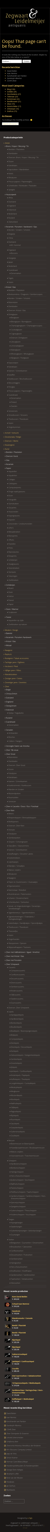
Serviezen (12, 801)
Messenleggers (14, 383)
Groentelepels (16, 1063)
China (10, 238)
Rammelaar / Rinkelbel (17, 890)
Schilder (10, 92)
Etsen (10, 495)
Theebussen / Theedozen (18, 419)
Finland (14, 402)
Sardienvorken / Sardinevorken (23, 1275)
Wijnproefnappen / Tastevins (19, 947)
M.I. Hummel (16, 245)
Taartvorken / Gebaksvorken (22, 1279)
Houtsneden (13, 512)
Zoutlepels (15, 1135)
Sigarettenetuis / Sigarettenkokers (21, 912)
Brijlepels (14, 1035)
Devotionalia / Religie (13, 437)
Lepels (11, 1012)
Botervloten (13, 302)
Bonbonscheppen (18, 1168)
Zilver (9, 104)
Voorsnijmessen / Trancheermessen (25, 1156)
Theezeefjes (13, 931)
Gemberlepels (16, 1059)
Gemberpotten (14, 838)
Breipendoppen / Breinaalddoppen (22, 817)
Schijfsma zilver (12, 1441)
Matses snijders (14, 870)
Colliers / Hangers (15, 741)
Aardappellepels (17, 1015)
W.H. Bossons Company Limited (18, 1449)
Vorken (11, 1239)
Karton (11, 596)
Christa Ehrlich (11, 694)
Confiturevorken (17, 1251)
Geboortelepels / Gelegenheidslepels (25, 1055)
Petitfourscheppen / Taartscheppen (25, 1192)
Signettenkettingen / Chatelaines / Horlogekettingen (21, 917)
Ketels (10, 173)
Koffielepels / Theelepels (20, 1079)
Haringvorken (16, 1263)
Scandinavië (13, 270)
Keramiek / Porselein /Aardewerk (18, 637)
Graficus (10, 111)
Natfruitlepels (16, 1103)
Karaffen (11, 375)
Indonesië (12, 210)
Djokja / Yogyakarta (15, 713)
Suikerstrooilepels (18, 1131)
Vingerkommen (14, 427)
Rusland (11, 218)
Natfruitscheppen (18, 1184)
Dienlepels (15, 1043)
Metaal (8, 645)
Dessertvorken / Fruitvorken (21, 1255)
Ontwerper (11, 109)
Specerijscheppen (18, 1202)
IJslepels (14, 1067)
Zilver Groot (10, 754)
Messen (11, 1140)
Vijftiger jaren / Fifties (13, 670)
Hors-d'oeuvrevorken (19, 1267)
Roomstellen (13, 797)
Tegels (10, 278)
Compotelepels (17, 1039)
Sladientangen (16, 1226)
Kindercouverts (17, 991)
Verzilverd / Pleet (11, 666)
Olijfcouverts (16, 995)
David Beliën (12, 71)
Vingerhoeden (13, 939)
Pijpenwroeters (14, 886)
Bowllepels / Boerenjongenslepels (24, 1031)
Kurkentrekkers (14, 858)
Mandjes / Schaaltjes (16, 866)
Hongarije (12, 258)
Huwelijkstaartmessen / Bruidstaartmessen (28, 1148)
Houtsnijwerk (11, 194)
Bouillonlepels (16, 1027)
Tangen (11, 1219)
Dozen (11, 161)
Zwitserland (13, 222)
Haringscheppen (17, 1172)
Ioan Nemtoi (12, 73)
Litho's (11, 528)
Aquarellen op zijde (16, 620)
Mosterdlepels (16, 1095)
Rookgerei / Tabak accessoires (17, 658)
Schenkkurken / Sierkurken (18, 902)
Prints (10, 548)
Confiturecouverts (18, 974)
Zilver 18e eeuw (12, 750)
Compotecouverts (18, 970)
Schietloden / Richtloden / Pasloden (22, 185)
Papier (8, 468)
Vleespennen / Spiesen (17, 943)
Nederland (12, 214)
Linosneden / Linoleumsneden (20, 524)
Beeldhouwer (12, 101)
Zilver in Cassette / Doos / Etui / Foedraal (22, 806)
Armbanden (13, 733)
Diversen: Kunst (12, 456)
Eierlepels (14, 1051)
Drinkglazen (12, 314)
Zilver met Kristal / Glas (15, 956)
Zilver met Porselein (13, 960)
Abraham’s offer (12, 1474)
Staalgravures (13, 564)
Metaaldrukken (14, 532)
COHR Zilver (12, 81)
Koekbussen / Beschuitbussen (20, 379)
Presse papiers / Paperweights (20, 181)
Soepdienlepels (17, 1127)
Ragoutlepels (16, 1111)
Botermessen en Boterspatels (22, 1144)
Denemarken (16, 273)
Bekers (11, 813)
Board (10, 588)
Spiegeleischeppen (18, 1206)
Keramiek (9, 464)
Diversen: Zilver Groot (16, 765)
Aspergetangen (17, 1222)
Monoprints (13, 536)
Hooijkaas (10, 1482)
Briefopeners (13, 821)
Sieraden (9, 730)
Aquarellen (12, 471)
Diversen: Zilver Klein (16, 825)
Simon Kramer (12, 1457)
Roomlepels (15, 1119)
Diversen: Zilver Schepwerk (18, 1007)
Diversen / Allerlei (11, 441)
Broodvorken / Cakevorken (21, 1247)
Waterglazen (16, 350)
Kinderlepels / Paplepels (20, 1075)
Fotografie (12, 499)
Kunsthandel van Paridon (17, 76)
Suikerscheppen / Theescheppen (24, 1210)
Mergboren (15, 1091)
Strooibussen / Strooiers (18, 415)
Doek (10, 592)
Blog (9, 89)
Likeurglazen (16, 342)
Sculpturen (12, 612)
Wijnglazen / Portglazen (20, 358)
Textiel (8, 617)
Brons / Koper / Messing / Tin (17, 146)
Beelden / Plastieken (16, 149)
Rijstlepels (15, 1115)
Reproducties (13, 552)
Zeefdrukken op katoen (17, 624)
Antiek (7, 143)
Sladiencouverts (17, 999)
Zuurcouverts (16, 1003)
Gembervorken (17, 1259)
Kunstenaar (11, 99)
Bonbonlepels (16, 1023)
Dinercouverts (16, 982)
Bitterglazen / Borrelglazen (21, 321)
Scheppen (12, 1160)
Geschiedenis (12, 94)
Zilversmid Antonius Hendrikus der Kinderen (23, 1445)
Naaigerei (8, 650)
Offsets (11, 540)
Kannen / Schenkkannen (17, 371)
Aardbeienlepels (17, 1019)
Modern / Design (11, 630)
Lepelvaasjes (13, 862)
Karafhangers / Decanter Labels (20, 854)
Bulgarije (11, 234)
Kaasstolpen (13, 363)
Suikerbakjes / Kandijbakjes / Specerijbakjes (25, 923)
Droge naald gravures (16, 491)
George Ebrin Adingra (14, 1470)
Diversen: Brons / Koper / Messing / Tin (23, 157)
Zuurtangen (15, 1235)
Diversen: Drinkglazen (19, 338)
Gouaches (12, 507)
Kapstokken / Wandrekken (18, 169)
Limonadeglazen (17, 346)
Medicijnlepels (16, 1087)
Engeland (12, 206)
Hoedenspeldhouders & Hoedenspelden (22, 1466)
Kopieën (11, 520)
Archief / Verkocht (12, 433)
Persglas (11, 387)
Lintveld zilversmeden (14, 1437)
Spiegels (11, 189)
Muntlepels (15, 1099)
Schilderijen (12, 560)
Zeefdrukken (13, 580)
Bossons (14, 253)
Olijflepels (14, 1107)
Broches (11, 737)
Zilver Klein (10, 810)
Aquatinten (12, 475)
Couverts (11, 967)
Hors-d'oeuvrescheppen (20, 1176)
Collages (11, 479)
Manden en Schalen (16, 789)
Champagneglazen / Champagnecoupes (26, 325)
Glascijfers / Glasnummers (18, 846)
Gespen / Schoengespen (18, 842)
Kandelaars (12, 165)
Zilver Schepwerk (12, 964)
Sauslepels (15, 1123)
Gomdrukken (13, 503)
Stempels (12, 572)
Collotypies (12, 483)
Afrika (10, 198)
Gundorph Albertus (14, 78)
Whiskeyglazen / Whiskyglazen (22, 354)
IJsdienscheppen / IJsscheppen (23, 1180)
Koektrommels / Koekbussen (19, 785)
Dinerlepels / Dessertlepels (21, 1047)
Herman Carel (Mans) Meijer (17, 1462)
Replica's (8, 654)
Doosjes (11, 830)
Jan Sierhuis (10, 1486)
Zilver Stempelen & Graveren (17, 1433)
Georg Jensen (11, 706)
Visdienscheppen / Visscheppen (23, 1214)
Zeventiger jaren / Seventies (15, 682)
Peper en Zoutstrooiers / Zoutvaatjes (23, 882)
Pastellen (12, 544)
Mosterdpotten (14, 793)
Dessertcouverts (17, 978)
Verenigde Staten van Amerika (17, 746)
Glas (7, 460)
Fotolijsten (12, 773)
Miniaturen (12, 177)
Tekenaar (10, 96)
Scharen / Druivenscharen (18, 898)
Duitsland (12, 202)
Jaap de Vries (11, 1453)
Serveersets (13, 411)
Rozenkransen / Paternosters (19, 894)
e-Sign (30, 1518)
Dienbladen (12, 153)
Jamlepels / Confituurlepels (21, 1071)
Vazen (10, 282)
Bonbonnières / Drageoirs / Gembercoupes (25, 294)
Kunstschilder (12, 106)
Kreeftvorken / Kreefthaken (21, 1271)
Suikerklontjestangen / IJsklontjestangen (26, 1230)
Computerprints (14, 487)
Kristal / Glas (11, 287)
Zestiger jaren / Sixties (13, 678)
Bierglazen (15, 317)
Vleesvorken (15, 1283)
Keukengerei (9, 445)
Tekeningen (12, 576)
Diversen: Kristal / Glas (17, 310)
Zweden (14, 406)
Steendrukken (13, 568)
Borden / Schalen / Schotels (19, 230)
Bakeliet (9, 633)
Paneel (11, 600)
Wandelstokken (11, 674)
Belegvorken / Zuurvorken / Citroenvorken (27, 1243)
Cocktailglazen (16, 330)
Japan (10, 262)
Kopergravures (14, 516)
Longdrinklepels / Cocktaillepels (23, 1083)
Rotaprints (12, 556)
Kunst (7, 449)
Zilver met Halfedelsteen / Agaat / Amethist (23, 952)
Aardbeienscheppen (19, 1164)
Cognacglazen (16, 334)
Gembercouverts (17, 987)
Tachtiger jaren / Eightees (15, 662)
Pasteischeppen (17, 1188)
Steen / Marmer (12, 609)
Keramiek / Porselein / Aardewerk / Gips (21, 227)
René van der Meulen (14, 1478)
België (8, 689)
